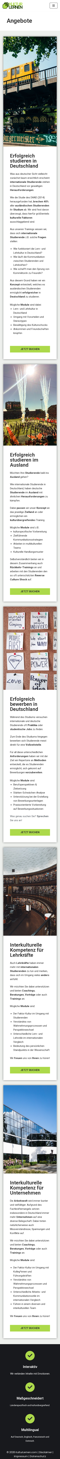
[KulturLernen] (12, 5)
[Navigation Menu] (54, 5)
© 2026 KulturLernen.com (22, 1452)
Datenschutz (38, 1456)
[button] (30, 349)
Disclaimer (45, 1452)
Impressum (21, 1456)
